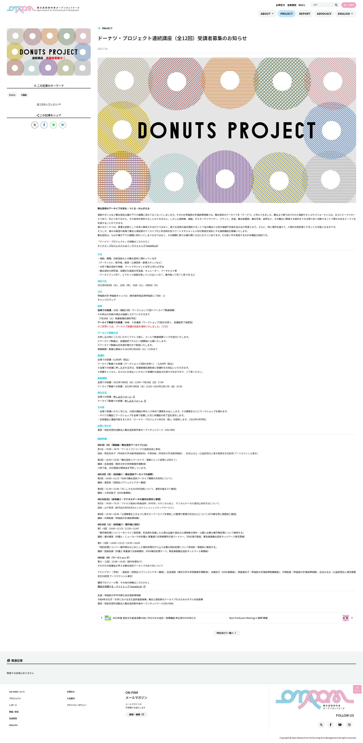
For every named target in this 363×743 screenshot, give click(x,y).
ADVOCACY (324, 14)
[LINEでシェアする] (53, 125)
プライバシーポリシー (77, 704)
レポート (13, 704)
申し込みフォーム (122, 396)
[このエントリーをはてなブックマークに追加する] (62, 125)
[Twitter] (321, 724)
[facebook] (330, 724)
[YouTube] (339, 724)
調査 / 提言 (14, 711)
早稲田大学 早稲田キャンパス (113, 295)
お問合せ (280, 5)
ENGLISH (344, 14)
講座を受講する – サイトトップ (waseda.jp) (120, 586)
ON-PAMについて (17, 691)
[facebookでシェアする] (44, 125)
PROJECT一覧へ (227, 633)
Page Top (357, 689)
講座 (25, 94)
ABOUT (266, 14)
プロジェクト (15, 698)
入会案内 (349, 5)
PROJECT (286, 14)
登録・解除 (136, 714)
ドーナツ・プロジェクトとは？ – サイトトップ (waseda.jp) (128, 245)
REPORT (304, 14)
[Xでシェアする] (34, 125)
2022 (12, 94)
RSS (302, 5)
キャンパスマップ (107, 299)
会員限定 (291, 5)
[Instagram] (349, 724)
